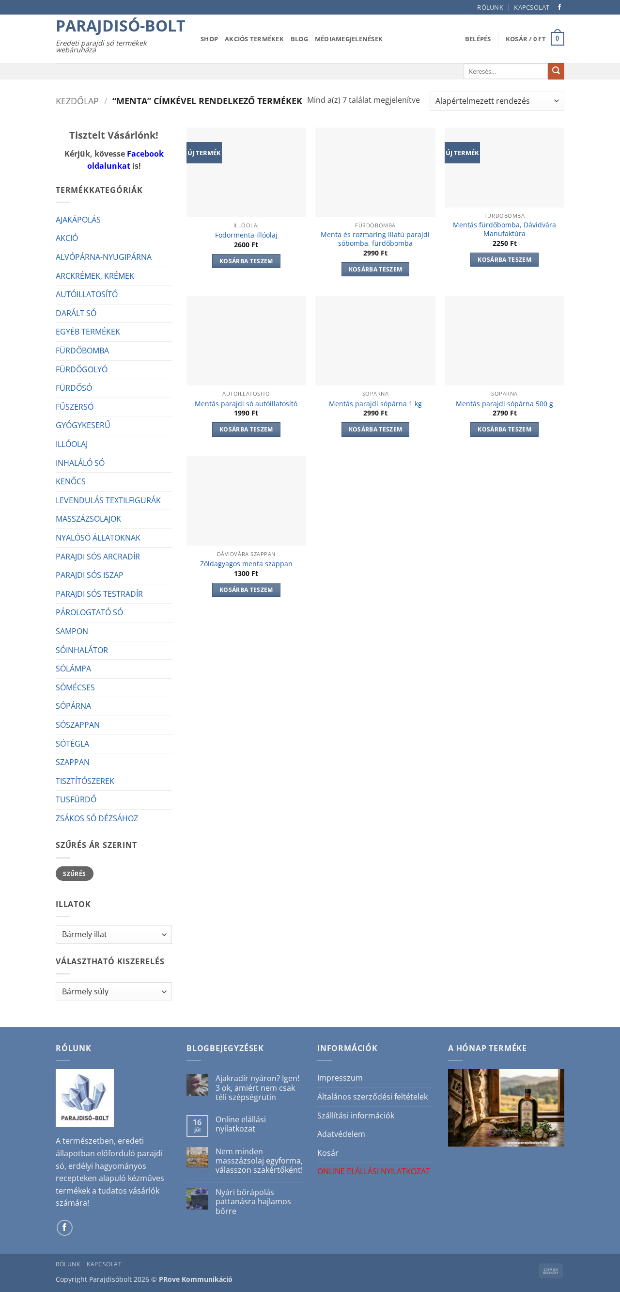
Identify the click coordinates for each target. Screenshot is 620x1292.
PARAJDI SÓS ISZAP (90, 575)
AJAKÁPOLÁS (78, 219)
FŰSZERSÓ (74, 406)
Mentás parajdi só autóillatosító (246, 403)
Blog (299, 38)
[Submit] (556, 71)
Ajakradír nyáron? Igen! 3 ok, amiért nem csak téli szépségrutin (257, 1088)
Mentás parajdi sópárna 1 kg (375, 403)
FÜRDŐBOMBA (82, 350)
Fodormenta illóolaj (246, 235)
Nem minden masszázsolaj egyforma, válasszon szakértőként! (259, 1161)
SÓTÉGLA (72, 743)
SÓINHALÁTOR (82, 650)
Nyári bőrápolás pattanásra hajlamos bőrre (253, 1202)
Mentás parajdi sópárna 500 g (504, 403)
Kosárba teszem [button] (246, 261)
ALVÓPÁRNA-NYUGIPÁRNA (104, 257)
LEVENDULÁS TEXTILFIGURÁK (108, 500)
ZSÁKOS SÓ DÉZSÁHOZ (97, 818)
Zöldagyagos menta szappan (246, 563)
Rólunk (490, 7)
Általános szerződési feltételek (372, 1096)
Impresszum (340, 1077)
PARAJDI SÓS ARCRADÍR (98, 556)
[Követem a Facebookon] (559, 7)
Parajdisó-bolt (121, 25)
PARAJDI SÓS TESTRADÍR (99, 594)
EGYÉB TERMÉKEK (88, 331)
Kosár (328, 1153)
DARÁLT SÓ (76, 313)
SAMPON (72, 631)
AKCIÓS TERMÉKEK (254, 38)
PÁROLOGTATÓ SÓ (89, 612)
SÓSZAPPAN (78, 724)
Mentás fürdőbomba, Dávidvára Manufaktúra (504, 230)
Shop (209, 38)
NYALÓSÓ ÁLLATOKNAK (98, 537)
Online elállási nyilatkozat (241, 1124)
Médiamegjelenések (349, 38)
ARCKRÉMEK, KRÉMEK (95, 276)
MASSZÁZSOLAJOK (88, 518)
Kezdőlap (77, 101)
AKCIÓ (67, 238)
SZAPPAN (73, 762)
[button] (478, 39)
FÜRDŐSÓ (74, 388)
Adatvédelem (341, 1134)
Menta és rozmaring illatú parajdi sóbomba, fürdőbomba (375, 239)
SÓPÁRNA (73, 706)
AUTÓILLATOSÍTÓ (87, 294)
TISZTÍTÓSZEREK (85, 781)
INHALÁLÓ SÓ (80, 463)
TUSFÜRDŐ (76, 799)
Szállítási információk (355, 1115)
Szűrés (74, 873)
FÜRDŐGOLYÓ (82, 369)
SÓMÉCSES (75, 687)
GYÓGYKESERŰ (83, 425)
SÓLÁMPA (73, 668)
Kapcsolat (531, 7)
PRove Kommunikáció (195, 1279)
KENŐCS (71, 481)
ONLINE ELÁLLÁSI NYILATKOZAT (373, 1171)
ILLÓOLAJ (72, 444)
